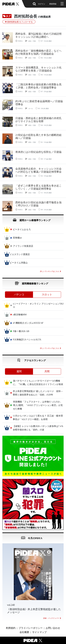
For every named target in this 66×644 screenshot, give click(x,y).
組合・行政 (32, 41)
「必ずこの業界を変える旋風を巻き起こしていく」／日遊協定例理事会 (38, 187)
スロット (47, 294)
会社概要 (24, 632)
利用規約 (11, 628)
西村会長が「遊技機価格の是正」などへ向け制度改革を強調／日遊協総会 (38, 52)
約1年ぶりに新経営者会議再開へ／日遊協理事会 (39, 103)
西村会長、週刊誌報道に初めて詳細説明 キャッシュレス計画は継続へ (39, 35)
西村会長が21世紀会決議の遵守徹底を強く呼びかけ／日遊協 (38, 204)
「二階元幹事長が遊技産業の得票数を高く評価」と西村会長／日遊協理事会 (38, 86)
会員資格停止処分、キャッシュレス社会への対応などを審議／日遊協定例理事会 (38, 170)
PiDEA (20, 41)
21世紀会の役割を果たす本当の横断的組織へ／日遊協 (38, 136)
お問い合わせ (53, 628)
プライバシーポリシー (31, 628)
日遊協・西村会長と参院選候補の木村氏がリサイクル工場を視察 (38, 120)
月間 (47, 371)
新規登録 (52, 4)
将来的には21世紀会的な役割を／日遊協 (38, 152)
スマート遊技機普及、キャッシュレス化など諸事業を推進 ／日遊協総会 (38, 69)
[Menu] (62, 4)
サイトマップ (39, 632)
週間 (19, 371)
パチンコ (19, 294)
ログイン (41, 4)
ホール (31, 108)
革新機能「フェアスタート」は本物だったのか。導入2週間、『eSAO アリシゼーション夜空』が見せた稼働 (38, 405)
